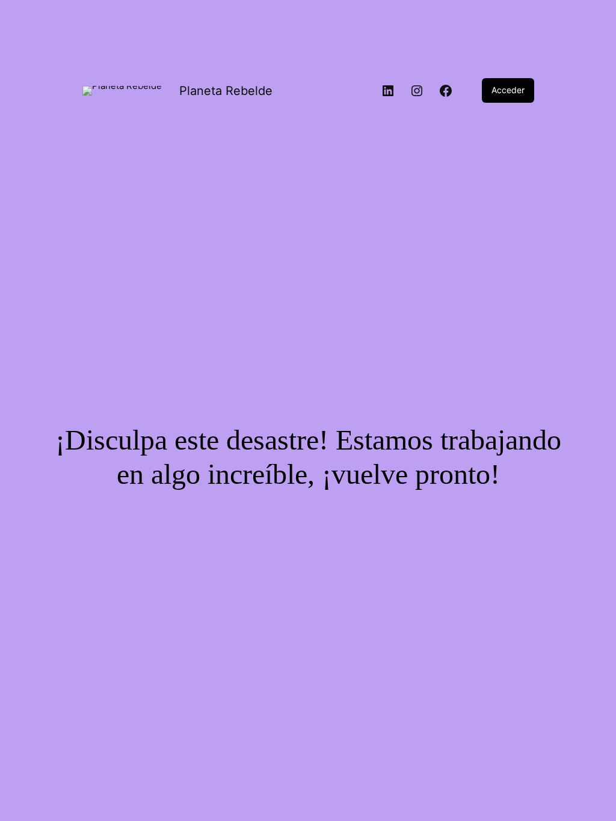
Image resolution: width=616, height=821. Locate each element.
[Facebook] (446, 91)
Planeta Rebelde (226, 91)
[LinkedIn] (388, 91)
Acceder (508, 90)
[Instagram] (417, 91)
